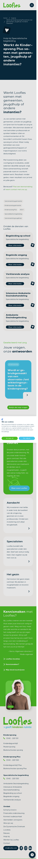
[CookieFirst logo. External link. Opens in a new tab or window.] (2, 419)
